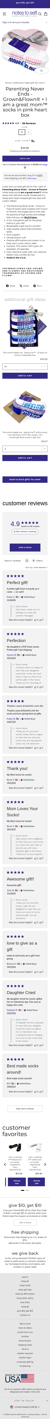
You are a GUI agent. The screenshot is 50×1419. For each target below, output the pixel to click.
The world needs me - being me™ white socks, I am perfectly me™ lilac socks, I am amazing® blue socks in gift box (25, 435)
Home (8, 83)
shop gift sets (25, 1290)
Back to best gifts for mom (25, 479)
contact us (25, 1315)
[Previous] (5, 1164)
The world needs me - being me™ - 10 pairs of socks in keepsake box (25, 353)
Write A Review (25, 547)
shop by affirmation (25, 1294)
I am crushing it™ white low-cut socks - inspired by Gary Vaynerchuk (35, 1163)
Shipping (14, 151)
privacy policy (34, 1414)
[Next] (45, 1164)
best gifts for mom (34, 83)
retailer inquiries (25, 1353)
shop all (25, 1281)
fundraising (25, 1366)
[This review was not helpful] (40, 620)
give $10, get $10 (25, 1311)
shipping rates (25, 1345)
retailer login (25, 1357)
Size (25, 127)
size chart (25, 1302)
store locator (25, 1341)
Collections (18, 83)
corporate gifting (25, 1362)
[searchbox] (13, 560)
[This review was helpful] (35, 620)
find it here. (31, 217)
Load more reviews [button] (25, 1108)
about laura (25, 1324)
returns (25, 1349)
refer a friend (25, 1223)
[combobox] (36, 567)
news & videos (25, 1328)
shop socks (25, 1285)
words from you (25, 1332)
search (25, 1277)
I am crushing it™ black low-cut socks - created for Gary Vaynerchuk (15, 1163)
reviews (25, 1336)
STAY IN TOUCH (24, 1401)
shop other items (25, 1298)
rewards (25, 1307)
